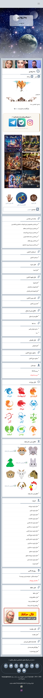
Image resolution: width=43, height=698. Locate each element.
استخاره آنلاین (34, 257)
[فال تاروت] (31, 144)
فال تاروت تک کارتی (32, 522)
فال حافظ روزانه (34, 597)
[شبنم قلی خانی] (8, 64)
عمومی (29, 209)
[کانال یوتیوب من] (24, 670)
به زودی (22, 17)
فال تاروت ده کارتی (33, 547)
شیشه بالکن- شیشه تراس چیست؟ (28, 576)
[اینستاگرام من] (22, 666)
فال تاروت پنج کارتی (32, 535)
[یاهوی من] (37, 666)
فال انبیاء (35, 270)
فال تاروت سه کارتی (32, 526)
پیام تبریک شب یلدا (33, 605)
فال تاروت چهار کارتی (32, 530)
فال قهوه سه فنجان (33, 286)
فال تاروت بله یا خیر (32, 559)
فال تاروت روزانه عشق (32, 555)
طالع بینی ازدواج (33, 316)
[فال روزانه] (13, 144)
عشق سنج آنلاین (33, 358)
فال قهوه (35, 282)
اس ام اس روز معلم (33, 240)
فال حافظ (35, 593)
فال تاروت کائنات (33, 518)
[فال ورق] (13, 179)
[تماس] (16, 666)
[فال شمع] (13, 161)
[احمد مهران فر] (34, 64)
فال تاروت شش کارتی (32, 539)
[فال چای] (31, 179)
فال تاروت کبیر (34, 510)
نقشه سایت (13, 683)
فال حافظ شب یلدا (33, 601)
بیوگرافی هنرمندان (33, 647)
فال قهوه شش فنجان (32, 290)
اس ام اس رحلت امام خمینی (30, 236)
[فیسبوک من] (27, 666)
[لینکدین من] (19, 670)
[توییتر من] (11, 666)
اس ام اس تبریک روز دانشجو (30, 244)
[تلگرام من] (32, 666)
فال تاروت (35, 563)
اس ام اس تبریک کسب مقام (30, 228)
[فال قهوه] (31, 161)
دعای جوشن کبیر (33, 328)
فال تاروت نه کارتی (33, 543)
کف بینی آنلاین (34, 303)
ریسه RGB (35, 370)
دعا (17, 108)
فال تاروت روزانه (33, 506)
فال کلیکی (35, 345)
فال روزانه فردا (34, 651)
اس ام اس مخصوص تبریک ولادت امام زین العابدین (24, 224)
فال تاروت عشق (33, 551)
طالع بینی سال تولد (33, 493)
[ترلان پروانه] (21, 64)
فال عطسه (35, 634)
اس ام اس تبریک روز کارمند (30, 232)
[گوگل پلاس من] (6, 666)
